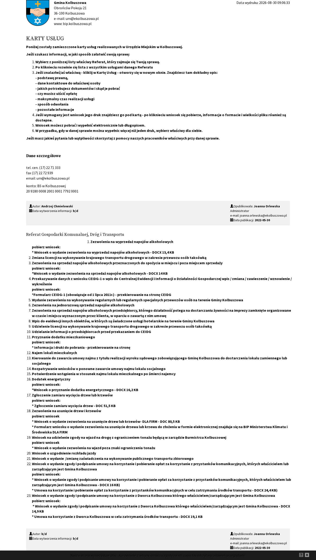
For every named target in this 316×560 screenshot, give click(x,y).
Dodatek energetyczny (51, 379)
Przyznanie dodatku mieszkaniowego (63, 337)
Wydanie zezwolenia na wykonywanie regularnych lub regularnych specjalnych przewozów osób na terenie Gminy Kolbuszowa (137, 300)
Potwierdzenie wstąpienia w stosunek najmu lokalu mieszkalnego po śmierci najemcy (104, 373)
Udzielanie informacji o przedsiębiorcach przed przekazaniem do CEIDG (91, 331)
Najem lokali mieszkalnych (54, 352)
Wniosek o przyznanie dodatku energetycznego (74, 389)
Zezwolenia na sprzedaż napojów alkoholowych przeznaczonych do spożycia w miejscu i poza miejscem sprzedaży (127, 263)
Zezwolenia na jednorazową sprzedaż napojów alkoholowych (83, 305)
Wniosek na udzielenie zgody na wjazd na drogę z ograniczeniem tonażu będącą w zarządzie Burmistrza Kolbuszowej (129, 437)
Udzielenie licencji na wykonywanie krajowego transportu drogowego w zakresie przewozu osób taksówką (122, 326)
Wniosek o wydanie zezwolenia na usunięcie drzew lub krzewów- (95, 421)
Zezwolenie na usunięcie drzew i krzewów (66, 410)
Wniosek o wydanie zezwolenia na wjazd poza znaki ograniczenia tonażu (94, 447)
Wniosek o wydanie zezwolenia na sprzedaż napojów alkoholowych (90, 273)
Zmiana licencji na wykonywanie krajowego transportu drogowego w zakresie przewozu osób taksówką (119, 257)
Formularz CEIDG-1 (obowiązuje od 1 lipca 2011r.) (74, 294)
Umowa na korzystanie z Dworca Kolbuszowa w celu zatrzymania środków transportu (106, 516)
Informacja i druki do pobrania (59, 347)
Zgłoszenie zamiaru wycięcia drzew (63, 405)
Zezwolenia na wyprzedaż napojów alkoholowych (131, 241)
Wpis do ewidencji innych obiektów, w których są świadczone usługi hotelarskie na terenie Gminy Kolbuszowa (123, 321)
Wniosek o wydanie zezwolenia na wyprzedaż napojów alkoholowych (91, 252)
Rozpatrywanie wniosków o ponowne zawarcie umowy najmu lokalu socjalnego (99, 368)
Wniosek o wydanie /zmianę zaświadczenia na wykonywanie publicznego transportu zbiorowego (113, 458)
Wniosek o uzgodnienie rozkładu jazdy (64, 453)
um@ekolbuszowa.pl (53, 178)
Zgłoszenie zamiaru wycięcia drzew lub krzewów (72, 395)
